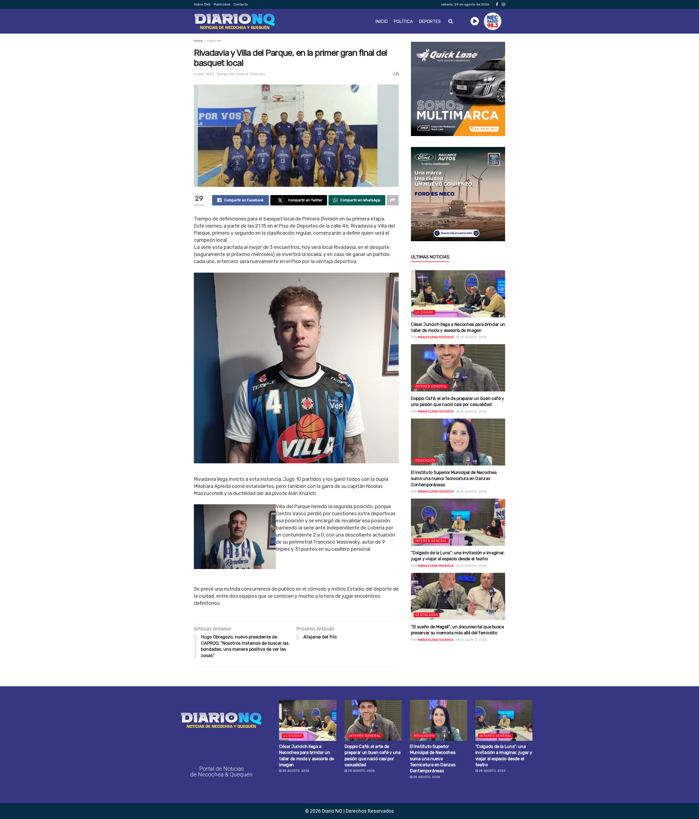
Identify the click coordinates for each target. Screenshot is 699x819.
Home (198, 41)
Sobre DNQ (202, 4)
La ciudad (424, 312)
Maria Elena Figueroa (436, 337)
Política (403, 21)
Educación (425, 460)
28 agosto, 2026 (473, 337)
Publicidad (222, 4)
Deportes (430, 21)
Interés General (431, 386)
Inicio (381, 21)
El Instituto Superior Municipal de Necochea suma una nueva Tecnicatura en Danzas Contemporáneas (453, 478)
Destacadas (426, 615)
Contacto (240, 4)
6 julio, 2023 (204, 74)
